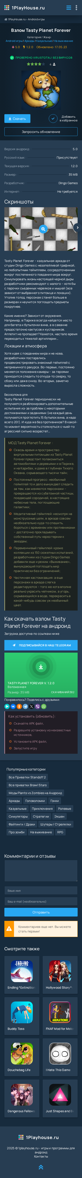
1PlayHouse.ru (28, 8)
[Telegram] (25, 706)
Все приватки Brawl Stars (28, 785)
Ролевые (64, 808)
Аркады (29, 41)
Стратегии (41, 816)
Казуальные (44, 41)
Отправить (41, 912)
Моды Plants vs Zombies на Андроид (35, 793)
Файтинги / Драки (22, 824)
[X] (31, 706)
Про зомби (17, 832)
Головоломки (35, 801)
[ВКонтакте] (13, 706)
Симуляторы (18, 816)
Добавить (69, 118)
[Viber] (37, 706)
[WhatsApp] (43, 706)
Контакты (41, 1156)
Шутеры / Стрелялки (55, 824)
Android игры (36, 19)
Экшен (59, 816)
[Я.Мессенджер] (7, 706)
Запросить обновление (41, 131)
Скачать (19, 118)
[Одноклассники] (19, 706)
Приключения (42, 808)
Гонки (55, 801)
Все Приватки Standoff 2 (27, 777)
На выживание (63, 41)
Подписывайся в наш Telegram (45, 645)
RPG (60, 832)
